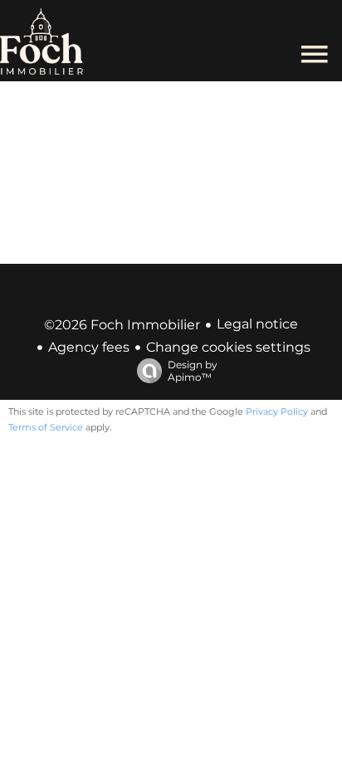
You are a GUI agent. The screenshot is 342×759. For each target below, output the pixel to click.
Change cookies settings (228, 347)
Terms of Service (45, 427)
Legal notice (257, 324)
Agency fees (88, 347)
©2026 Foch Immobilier (122, 325)
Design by (192, 370)
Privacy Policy (277, 411)
